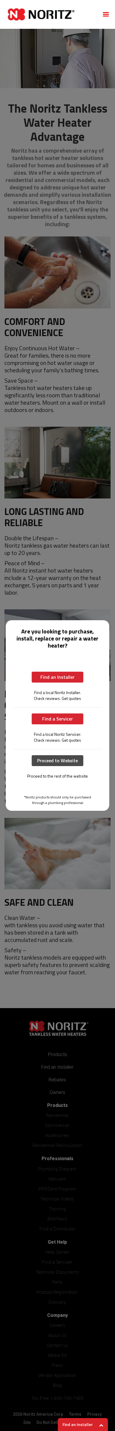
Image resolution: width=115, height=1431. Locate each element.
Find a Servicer (57, 718)
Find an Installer (57, 677)
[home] (50, 14)
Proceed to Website (57, 760)
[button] (106, 14)
